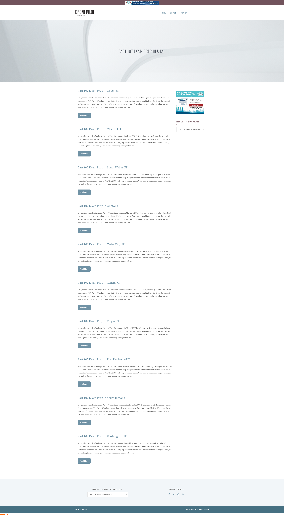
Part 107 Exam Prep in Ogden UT (99, 90)
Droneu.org (80, 509)
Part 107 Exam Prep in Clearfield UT (101, 129)
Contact (185, 12)
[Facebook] (194, 12)
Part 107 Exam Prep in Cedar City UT (101, 244)
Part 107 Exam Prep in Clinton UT (99, 206)
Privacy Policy (190, 509)
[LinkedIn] (206, 12)
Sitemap (206, 509)
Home (163, 12)
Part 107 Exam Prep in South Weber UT (102, 167)
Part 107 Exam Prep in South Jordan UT (103, 398)
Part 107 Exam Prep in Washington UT (102, 436)
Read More (84, 115)
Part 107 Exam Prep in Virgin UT (98, 321)
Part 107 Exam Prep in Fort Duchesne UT (104, 359)
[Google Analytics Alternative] (4, 514)
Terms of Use (199, 509)
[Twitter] (198, 12)
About (173, 12)
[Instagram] (202, 12)
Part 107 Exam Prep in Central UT (99, 282)
